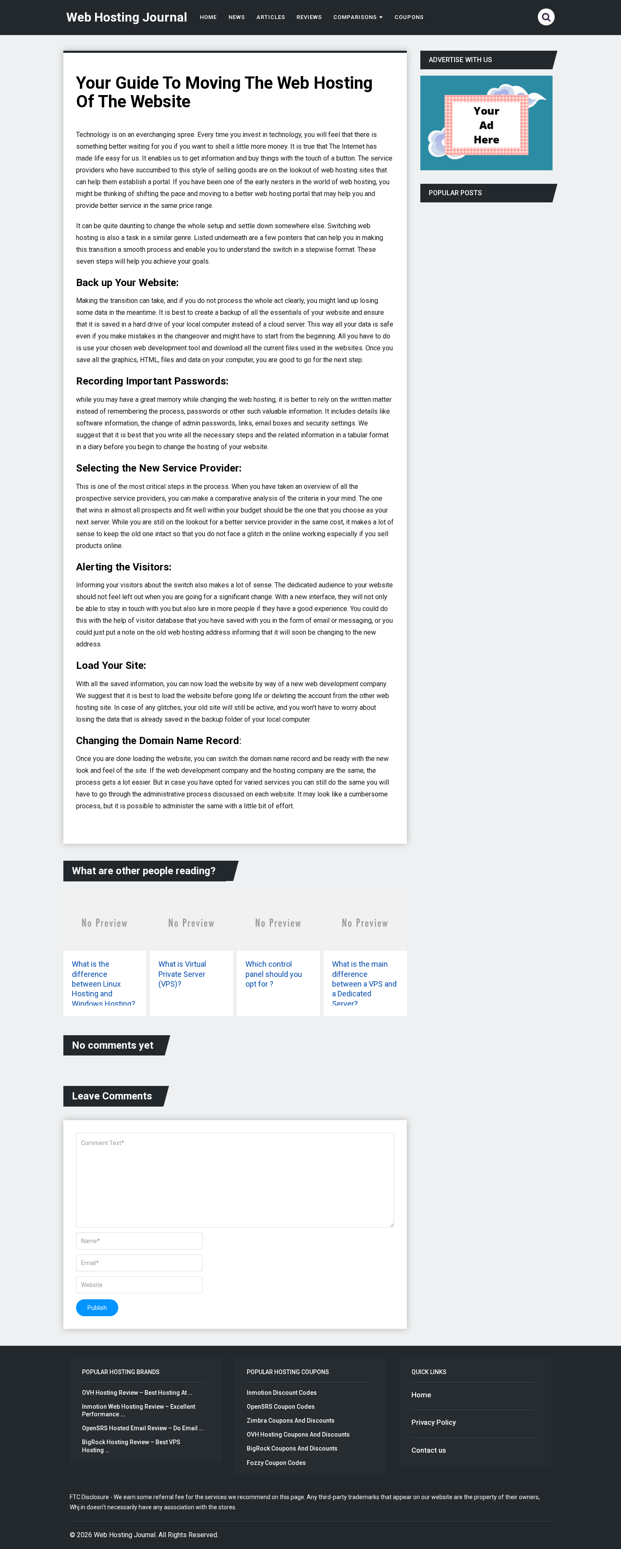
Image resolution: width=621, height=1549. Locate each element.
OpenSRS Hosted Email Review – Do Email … (142, 1428)
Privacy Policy (433, 1422)
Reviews (309, 17)
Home (208, 17)
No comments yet (112, 1045)
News (237, 17)
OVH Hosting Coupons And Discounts (298, 1434)
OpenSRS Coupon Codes (281, 1406)
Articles (270, 17)
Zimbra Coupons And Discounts (291, 1420)
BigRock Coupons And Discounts (292, 1448)
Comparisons (354, 17)
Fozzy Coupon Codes (276, 1462)
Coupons (409, 17)
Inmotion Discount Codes (282, 1392)
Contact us (428, 1450)
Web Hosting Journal (126, 17)
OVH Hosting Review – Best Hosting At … (137, 1392)
